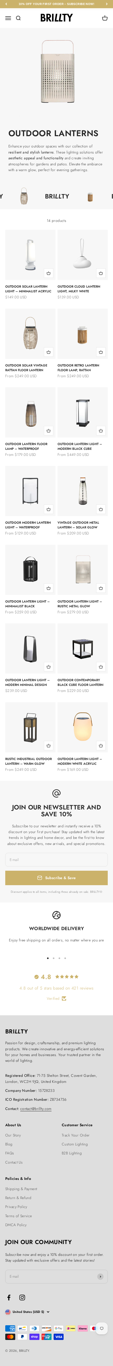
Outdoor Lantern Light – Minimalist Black (27, 604)
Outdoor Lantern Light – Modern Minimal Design (27, 682)
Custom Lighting (75, 1144)
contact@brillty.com (36, 1108)
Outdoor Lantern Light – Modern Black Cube (80, 446)
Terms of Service (18, 1216)
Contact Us (14, 1162)
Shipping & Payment (21, 1188)
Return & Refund (18, 1197)
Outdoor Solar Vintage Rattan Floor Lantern (26, 368)
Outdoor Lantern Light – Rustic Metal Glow (80, 604)
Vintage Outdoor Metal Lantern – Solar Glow (78, 525)
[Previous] (6, 4)
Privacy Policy (16, 1206)
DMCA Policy (16, 1224)
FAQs (9, 1153)
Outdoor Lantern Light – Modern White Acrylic (80, 761)
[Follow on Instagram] (22, 1297)
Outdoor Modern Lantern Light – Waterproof (28, 525)
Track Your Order (76, 1135)
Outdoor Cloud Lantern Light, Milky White (79, 289)
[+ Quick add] (48, 273)
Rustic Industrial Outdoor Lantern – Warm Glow (28, 761)
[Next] (107, 4)
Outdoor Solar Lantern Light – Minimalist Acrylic (28, 289)
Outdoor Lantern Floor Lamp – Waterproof (26, 446)
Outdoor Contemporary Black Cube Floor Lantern (80, 682)
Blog (9, 1144)
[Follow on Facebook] (8, 1297)
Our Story (13, 1135)
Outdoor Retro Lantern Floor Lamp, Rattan (78, 368)
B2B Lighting (72, 1153)
